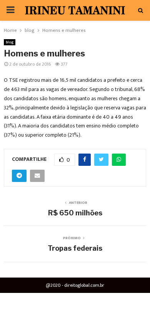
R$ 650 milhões (75, 213)
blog (9, 42)
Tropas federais (75, 248)
